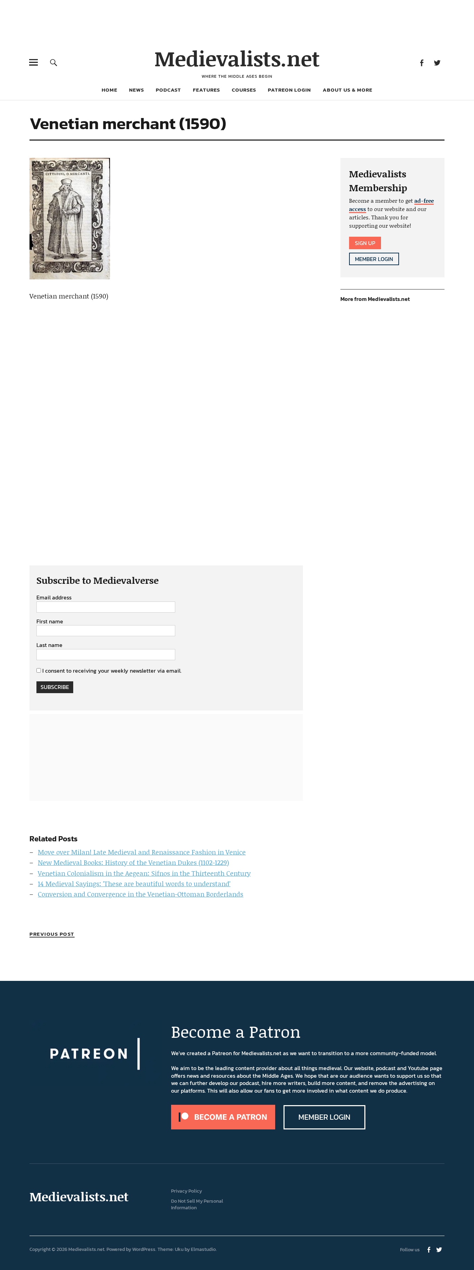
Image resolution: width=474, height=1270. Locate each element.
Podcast (168, 90)
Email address (53, 598)
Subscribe (55, 687)
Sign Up (365, 243)
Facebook (422, 62)
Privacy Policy (186, 1191)
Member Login (374, 259)
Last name (49, 645)
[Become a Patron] (223, 1127)
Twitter (437, 62)
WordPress (143, 1249)
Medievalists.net (237, 58)
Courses (244, 90)
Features (206, 90)
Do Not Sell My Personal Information (197, 1204)
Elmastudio (203, 1249)
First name (49, 621)
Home (109, 90)
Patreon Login (289, 90)
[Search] (54, 62)
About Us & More (347, 90)
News (136, 90)
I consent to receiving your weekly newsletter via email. (111, 670)
